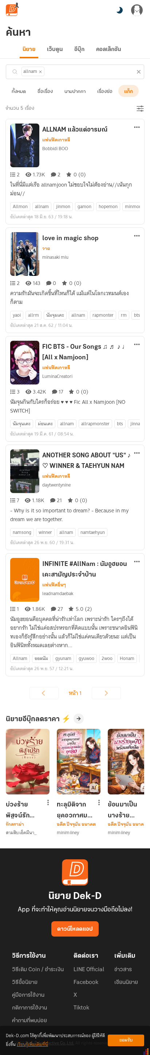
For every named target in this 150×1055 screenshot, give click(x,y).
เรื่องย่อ (104, 91)
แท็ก (128, 91)
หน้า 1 (75, 693)
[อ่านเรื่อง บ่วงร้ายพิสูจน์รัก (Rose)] (28, 761)
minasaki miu (55, 257)
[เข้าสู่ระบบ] (137, 10)
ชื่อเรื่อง (45, 91)
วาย (46, 248)
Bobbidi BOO (55, 148)
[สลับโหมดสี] (119, 10)
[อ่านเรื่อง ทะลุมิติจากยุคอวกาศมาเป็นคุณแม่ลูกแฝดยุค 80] (78, 761)
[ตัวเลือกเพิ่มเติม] (137, 128)
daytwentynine (56, 485)
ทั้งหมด (19, 91)
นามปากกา (75, 91)
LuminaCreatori (57, 376)
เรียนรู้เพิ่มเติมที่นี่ (32, 1044)
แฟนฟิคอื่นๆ (54, 585)
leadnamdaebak (57, 593)
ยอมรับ (126, 1040)
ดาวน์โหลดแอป (75, 929)
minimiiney (68, 832)
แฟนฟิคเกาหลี (56, 140)
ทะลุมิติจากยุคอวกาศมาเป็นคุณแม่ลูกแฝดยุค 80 (75, 810)
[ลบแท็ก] (40, 72)
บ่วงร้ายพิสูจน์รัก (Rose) (17, 810)
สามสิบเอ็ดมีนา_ (21, 832)
